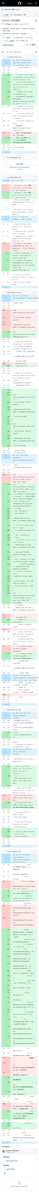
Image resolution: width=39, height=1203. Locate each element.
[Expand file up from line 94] (6, 858)
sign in (18, 1186)
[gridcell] (19, 62)
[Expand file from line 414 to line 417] (6, 677)
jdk (13, 9)
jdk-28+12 (19, 37)
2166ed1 (11, 41)
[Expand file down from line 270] (6, 455)
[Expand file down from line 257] (6, 152)
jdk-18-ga (29, 37)
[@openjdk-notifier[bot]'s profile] (3, 1151)
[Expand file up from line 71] (6, 219)
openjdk (7, 9)
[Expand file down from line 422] (6, 704)
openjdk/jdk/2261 (12, 1160)
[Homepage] (19, 3)
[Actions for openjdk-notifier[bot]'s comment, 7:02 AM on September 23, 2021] (35, 1150)
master (8, 37)
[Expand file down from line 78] (6, 287)
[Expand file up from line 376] (6, 458)
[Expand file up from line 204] (6, 715)
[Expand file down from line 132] (6, 1142)
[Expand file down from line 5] (6, 217)
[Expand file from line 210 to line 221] (6, 751)
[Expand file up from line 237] (6, 298)
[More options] (34, 56)
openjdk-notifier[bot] (12, 1150)
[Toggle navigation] (3, 3)
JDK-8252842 (10, 1169)
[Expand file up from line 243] (6, 62)
